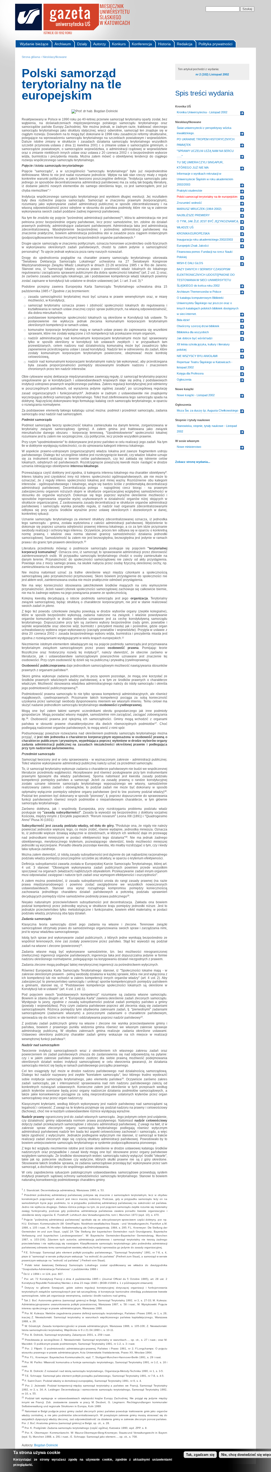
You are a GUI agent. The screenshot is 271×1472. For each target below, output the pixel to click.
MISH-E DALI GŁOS (190, 263)
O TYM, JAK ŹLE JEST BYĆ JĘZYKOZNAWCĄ (207, 221)
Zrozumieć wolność (189, 202)
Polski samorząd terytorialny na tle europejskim (207, 196)
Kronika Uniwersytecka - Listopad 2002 (202, 112)
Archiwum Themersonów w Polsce (199, 291)
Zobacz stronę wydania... (192, 461)
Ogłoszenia (184, 379)
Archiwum (63, 44)
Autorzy (99, 44)
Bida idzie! (183, 320)
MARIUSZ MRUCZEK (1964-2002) (199, 208)
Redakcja (184, 44)
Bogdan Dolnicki (46, 1445)
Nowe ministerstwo (189, 446)
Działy (82, 44)
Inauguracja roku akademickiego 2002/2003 (205, 239)
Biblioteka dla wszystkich (193, 332)
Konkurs (119, 44)
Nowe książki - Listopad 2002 (196, 395)
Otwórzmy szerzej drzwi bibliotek (198, 326)
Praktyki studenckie (189, 190)
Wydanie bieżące (34, 44)
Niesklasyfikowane (55, 56)
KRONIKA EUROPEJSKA (193, 233)
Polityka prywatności (215, 44)
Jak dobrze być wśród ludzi (194, 338)
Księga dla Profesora (190, 373)
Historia (164, 44)
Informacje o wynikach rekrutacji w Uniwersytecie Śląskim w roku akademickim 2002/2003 (205, 179)
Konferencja (142, 44)
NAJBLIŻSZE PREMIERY (193, 215)
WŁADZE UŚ (185, 227)
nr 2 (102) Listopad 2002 (212, 74)
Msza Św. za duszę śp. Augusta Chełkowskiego (207, 410)
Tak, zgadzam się (200, 1455)
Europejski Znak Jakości (193, 245)
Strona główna (31, 56)
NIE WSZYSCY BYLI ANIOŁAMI (197, 356)
